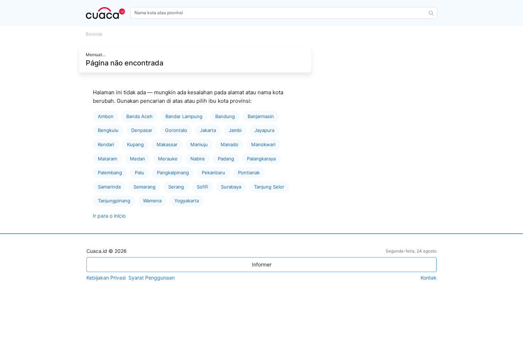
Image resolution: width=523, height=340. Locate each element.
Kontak (429, 278)
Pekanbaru (213, 172)
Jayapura (264, 130)
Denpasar (141, 130)
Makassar (167, 144)
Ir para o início (109, 216)
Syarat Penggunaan (151, 278)
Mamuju (199, 144)
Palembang (110, 172)
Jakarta (208, 130)
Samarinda (109, 187)
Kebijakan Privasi (106, 278)
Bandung (225, 116)
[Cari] (431, 13)
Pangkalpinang (173, 172)
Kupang (135, 144)
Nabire (197, 158)
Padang (226, 158)
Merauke (168, 158)
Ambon (105, 116)
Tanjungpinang (114, 200)
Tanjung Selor (269, 187)
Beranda (94, 34)
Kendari (106, 144)
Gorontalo (176, 130)
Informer (261, 264)
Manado (229, 144)
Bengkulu (108, 130)
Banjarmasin (261, 116)
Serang (176, 187)
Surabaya (231, 187)
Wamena (152, 200)
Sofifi (202, 187)
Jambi (235, 130)
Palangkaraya (261, 158)
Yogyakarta (186, 200)
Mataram (107, 158)
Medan (137, 158)
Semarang (144, 187)
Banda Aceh (139, 116)
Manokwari (263, 144)
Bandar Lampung (183, 116)
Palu (139, 172)
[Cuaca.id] (107, 13)
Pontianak (249, 172)
